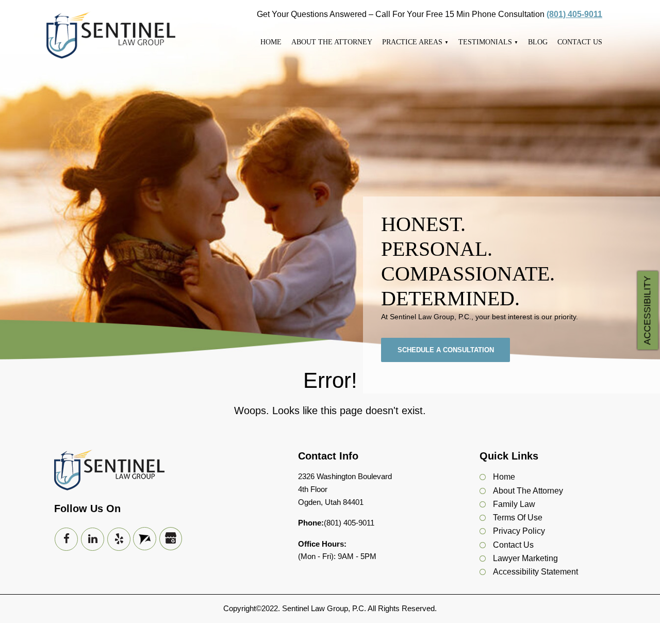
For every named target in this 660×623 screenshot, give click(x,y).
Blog (538, 42)
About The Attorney (331, 42)
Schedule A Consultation (446, 350)
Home (271, 42)
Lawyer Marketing (525, 558)
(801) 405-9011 (574, 14)
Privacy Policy (519, 531)
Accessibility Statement (535, 571)
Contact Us (579, 42)
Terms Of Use (517, 517)
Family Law (514, 504)
